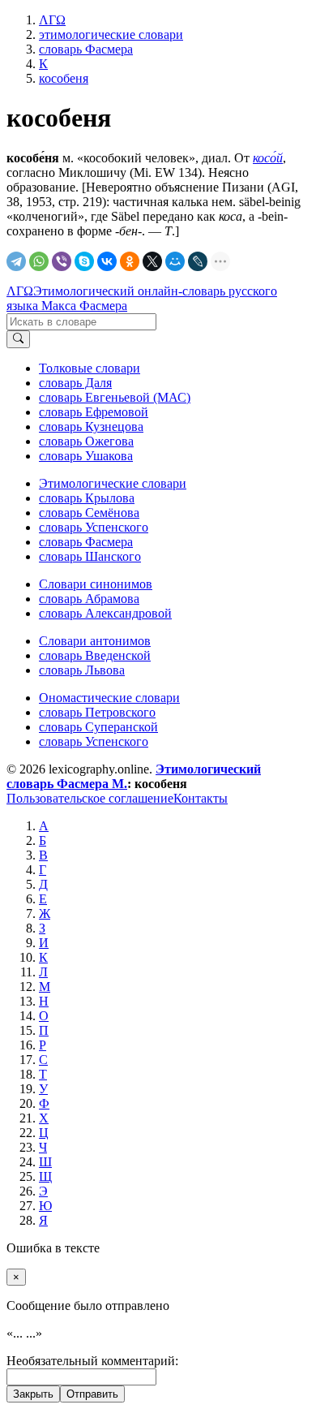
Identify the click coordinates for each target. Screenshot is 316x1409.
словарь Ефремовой (93, 412)
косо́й (268, 158)
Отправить (92, 1394)
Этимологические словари (112, 483)
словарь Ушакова (86, 456)
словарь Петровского (97, 712)
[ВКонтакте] (107, 261)
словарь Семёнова (89, 512)
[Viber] (61, 261)
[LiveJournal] (197, 261)
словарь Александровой (105, 613)
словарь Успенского (93, 527)
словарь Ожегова (86, 441)
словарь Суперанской (98, 727)
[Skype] (84, 261)
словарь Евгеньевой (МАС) (114, 397)
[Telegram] (16, 261)
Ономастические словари (109, 697)
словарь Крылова (87, 498)
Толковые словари (89, 368)
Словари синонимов (95, 584)
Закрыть (33, 1394)
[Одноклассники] (129, 261)
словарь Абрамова (89, 598)
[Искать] (18, 339)
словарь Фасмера (86, 542)
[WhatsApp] (39, 261)
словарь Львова (82, 670)
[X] (152, 261)
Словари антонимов (95, 641)
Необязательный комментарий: (92, 1361)
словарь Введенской (95, 655)
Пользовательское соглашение (89, 798)
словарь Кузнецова (91, 426)
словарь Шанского (90, 556)
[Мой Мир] (175, 261)
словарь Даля (75, 383)
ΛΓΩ (19, 291)
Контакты (200, 798)
